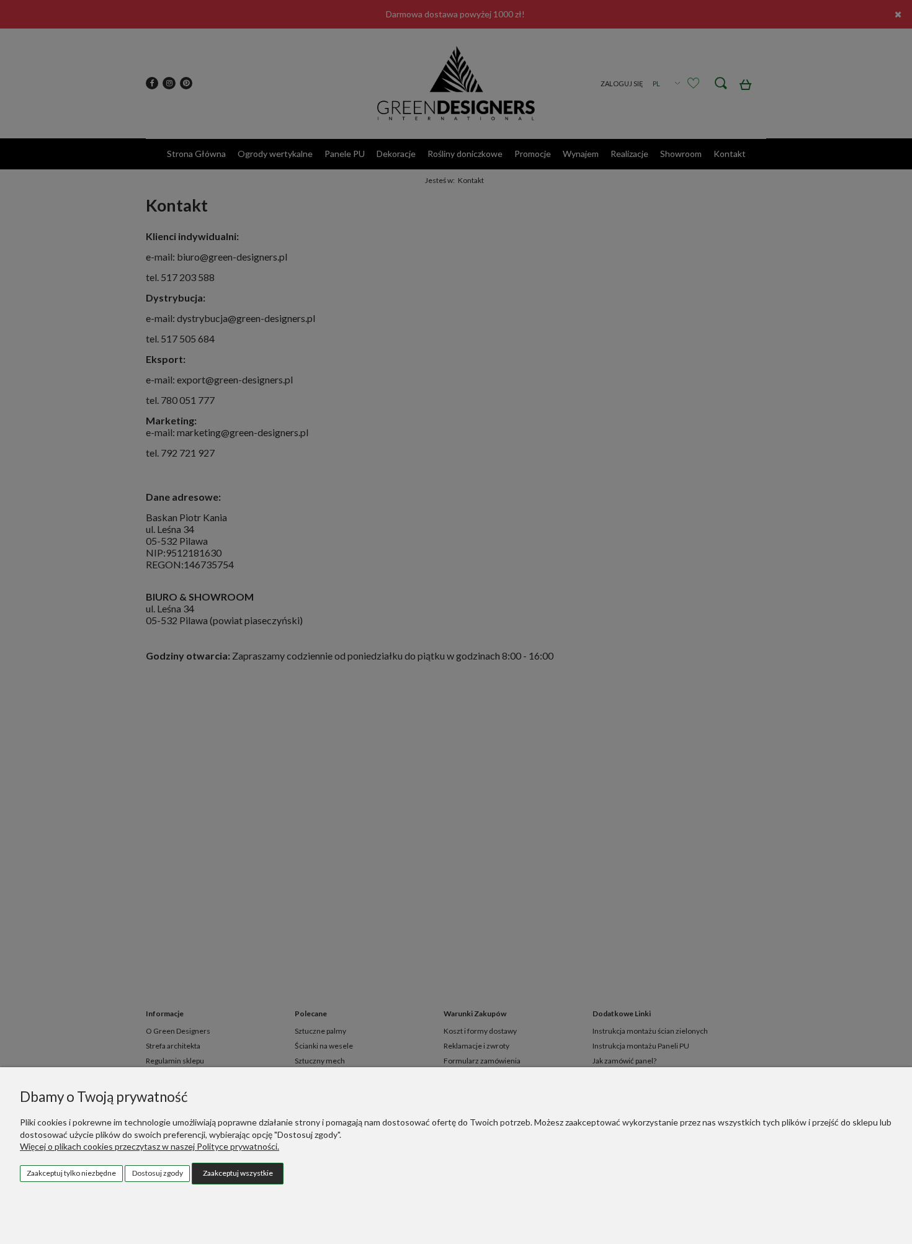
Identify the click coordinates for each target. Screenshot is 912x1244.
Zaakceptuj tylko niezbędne (71, 1173)
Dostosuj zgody (157, 1173)
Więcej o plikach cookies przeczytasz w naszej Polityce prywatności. (149, 1146)
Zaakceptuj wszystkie (238, 1173)
